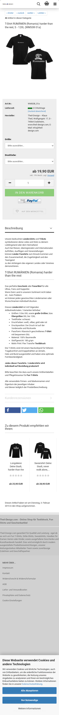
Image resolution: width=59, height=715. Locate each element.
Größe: (8, 139)
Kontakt (6, 573)
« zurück (20, 13)
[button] (13, 410)
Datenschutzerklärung (32, 684)
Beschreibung (14, 228)
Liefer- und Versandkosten (14, 590)
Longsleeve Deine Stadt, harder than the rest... (16, 466)
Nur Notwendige (29, 700)
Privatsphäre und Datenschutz (16, 595)
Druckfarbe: (10, 155)
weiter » (31, 13)
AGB (4, 584)
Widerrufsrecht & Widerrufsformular (19, 578)
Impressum (7, 568)
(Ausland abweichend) (37, 111)
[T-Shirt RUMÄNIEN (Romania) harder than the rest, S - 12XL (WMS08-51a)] (29, 56)
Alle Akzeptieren (29, 690)
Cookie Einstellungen (12, 600)
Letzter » (42, 13)
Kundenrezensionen (18, 398)
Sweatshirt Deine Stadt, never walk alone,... (42, 466)
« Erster (10, 13)
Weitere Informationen (29, 708)
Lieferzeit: (10, 108)
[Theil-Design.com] (6, 4)
